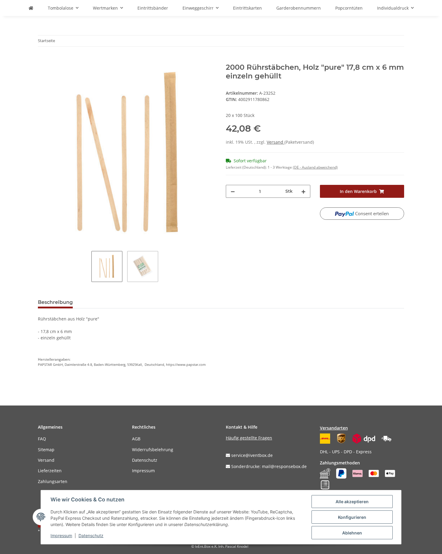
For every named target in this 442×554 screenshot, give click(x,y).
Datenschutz (144, 460)
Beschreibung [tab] (55, 302)
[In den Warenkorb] (43, 60)
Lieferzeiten (50, 470)
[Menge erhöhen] (303, 191)
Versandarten (334, 428)
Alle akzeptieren (352, 501)
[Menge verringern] (232, 191)
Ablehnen (352, 532)
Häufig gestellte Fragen (249, 438)
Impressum (143, 470)
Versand (275, 142)
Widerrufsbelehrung (152, 449)
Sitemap (46, 449)
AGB (136, 439)
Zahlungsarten (52, 481)
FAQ (42, 439)
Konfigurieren (352, 517)
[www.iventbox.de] (31, 8)
